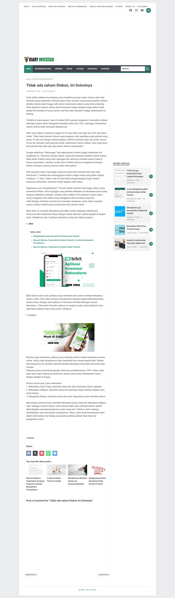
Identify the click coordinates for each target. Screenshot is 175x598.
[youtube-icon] (142, 10)
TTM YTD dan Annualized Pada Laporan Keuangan (135, 174)
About (26, 7)
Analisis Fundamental (77, 7)
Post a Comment (49, 91)
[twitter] (35, 453)
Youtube (80, 69)
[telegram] (54, 453)
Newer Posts (31, 575)
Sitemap (119, 7)
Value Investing (39, 7)
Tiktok (69, 69)
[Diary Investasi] (39, 59)
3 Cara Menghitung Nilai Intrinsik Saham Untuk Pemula (137, 192)
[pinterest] (41, 453)
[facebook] (28, 453)
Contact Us (130, 7)
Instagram (92, 69)
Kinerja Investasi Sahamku (101, 7)
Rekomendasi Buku (43, 69)
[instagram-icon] (136, 10)
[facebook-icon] (131, 10)
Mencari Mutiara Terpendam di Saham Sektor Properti (56, 247)
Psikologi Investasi (56, 7)
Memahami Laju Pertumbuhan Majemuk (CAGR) (137, 210)
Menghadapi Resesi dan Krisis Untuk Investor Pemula (56, 236)
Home (28, 69)
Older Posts (104, 575)
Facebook (105, 69)
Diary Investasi (90, 590)
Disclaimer (142, 7)
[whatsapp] (48, 453)
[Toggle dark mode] (148, 10)
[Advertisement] (87, 34)
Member (58, 69)
